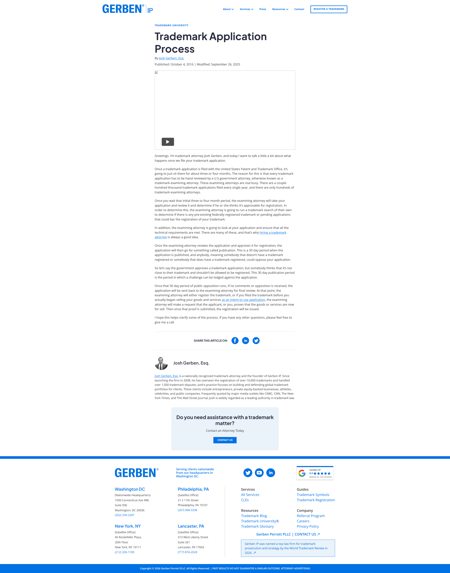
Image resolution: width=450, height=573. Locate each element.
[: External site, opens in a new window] (235, 340)
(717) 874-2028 (187, 552)
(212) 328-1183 (124, 552)
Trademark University (171, 25)
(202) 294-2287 (124, 515)
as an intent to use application (243, 300)
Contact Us (225, 440)
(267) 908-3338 (187, 510)
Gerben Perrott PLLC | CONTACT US (286, 534)
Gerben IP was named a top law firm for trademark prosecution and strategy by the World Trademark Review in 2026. (286, 548)
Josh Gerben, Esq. (171, 58)
